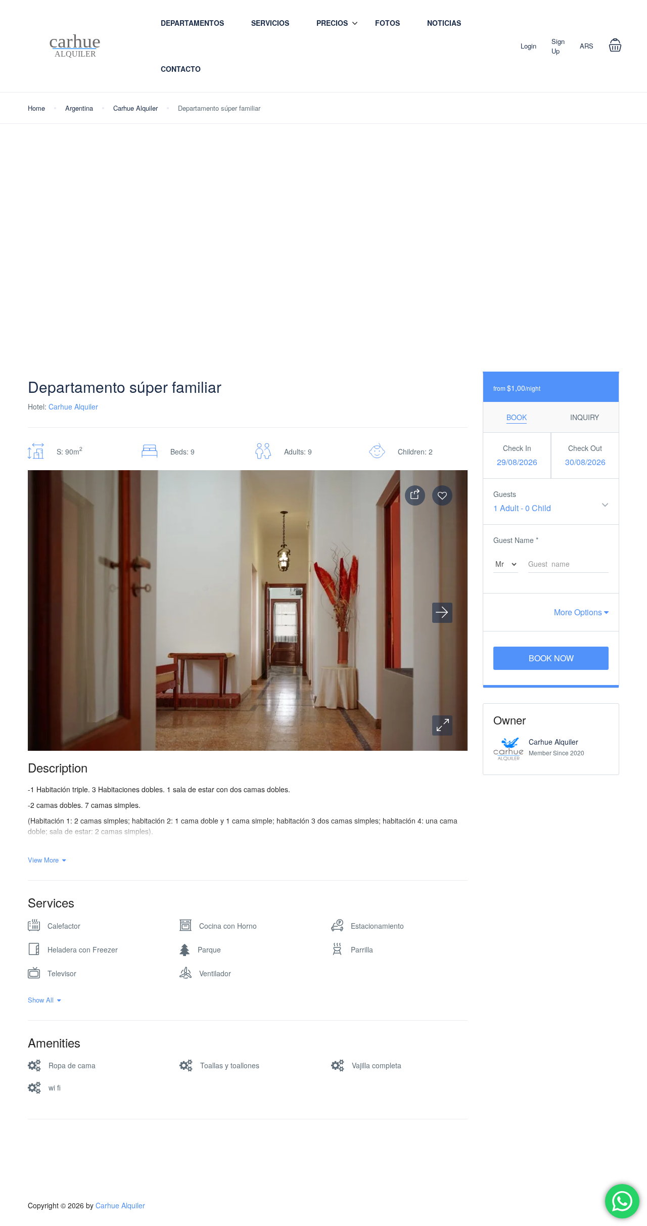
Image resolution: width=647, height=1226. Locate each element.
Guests (504, 494)
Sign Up (558, 46)
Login (528, 46)
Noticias (444, 23)
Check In (517, 448)
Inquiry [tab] (584, 417)
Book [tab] (516, 417)
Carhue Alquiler (135, 108)
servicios (270, 23)
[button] (442, 725)
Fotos (387, 23)
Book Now (551, 658)
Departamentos (192, 23)
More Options (579, 612)
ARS (586, 46)
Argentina (79, 108)
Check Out (585, 448)
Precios (332, 23)
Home (36, 108)
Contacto (181, 69)
